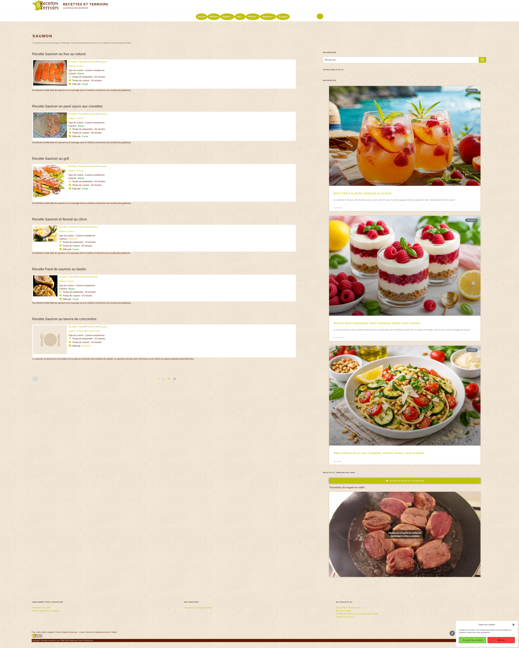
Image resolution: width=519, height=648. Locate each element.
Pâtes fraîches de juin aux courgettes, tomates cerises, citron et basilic (379, 452)
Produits (252, 17)
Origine (71, 66)
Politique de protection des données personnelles (357, 614)
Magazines (267, 17)
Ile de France (93, 331)
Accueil (201, 17)
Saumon (103, 62)
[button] (513, 624)
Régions (226, 17)
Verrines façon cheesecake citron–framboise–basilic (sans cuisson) (376, 323)
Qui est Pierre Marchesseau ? (349, 608)
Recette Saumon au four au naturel (59, 54)
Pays (239, 17)
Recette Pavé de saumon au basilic (59, 269)
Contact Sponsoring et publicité (45, 611)
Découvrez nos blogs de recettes (198, 608)
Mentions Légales (343, 611)
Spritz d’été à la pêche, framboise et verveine (362, 193)
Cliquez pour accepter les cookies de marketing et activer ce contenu (404, 534)
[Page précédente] (35, 379)
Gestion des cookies (344, 617)
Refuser (501, 640)
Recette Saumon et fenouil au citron (59, 219)
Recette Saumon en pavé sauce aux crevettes (67, 106)
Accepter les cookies (473, 640)
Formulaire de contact (41, 608)
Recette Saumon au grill (50, 158)
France (80, 66)
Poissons (91, 62)
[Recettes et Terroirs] (37, 637)
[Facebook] (452, 633)
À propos (283, 17)
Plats (80, 62)
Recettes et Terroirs (85, 4)
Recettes (214, 17)
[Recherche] (482, 60)
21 (169, 378)
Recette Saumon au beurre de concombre (64, 319)
